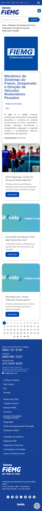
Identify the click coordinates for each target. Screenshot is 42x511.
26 (14, 329)
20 (31, 326)
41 (28, 333)
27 (18, 329)
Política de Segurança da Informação (18, 426)
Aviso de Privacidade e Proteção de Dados (12, 417)
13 (8, 326)
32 (34, 329)
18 (24, 326)
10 (34, 323)
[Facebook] (25, 497)
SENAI (21, 2)
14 (11, 326)
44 (38, 333)
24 (8, 329)
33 (38, 329)
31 (31, 329)
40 (24, 333)
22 (38, 326)
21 (34, 326)
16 (18, 326)
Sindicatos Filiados (11, 430)
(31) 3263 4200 (12, 363)
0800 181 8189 (12, 350)
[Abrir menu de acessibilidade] (37, 506)
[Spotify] (34, 497)
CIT (28, 2)
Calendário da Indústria (13, 437)
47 (21, 336)
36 (11, 333)
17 (21, 326)
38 (18, 333)
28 (21, 329)
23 (4, 329)
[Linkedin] (12, 497)
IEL (25, 2)
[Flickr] (29, 497)
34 (4, 333)
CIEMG (13, 2)
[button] (38, 3)
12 (4, 326)
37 (14, 333)
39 (21, 333)
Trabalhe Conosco (10, 403)
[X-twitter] (21, 497)
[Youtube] (16, 497)
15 (14, 326)
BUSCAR (34, 20)
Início (3, 2)
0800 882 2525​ (12, 356)
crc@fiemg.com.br (10, 373)
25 (11, 329)
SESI (17, 2)
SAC (5, 388)
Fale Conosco (8, 384)
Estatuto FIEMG (9, 407)
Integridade (8, 422)
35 (8, 333)
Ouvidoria (7, 412)
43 (34, 333)
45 (14, 336)
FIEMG (8, 2)
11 (38, 323)
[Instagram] (8, 497)
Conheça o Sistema (11, 380)
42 (31, 333)
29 (24, 329)
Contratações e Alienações (14, 449)
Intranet (6, 392)
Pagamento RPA (10, 441)
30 (28, 329)
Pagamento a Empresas (13, 445)
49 (28, 336)
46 (18, 336)
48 (24, 336)
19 (28, 326)
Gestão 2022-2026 (10, 399)
